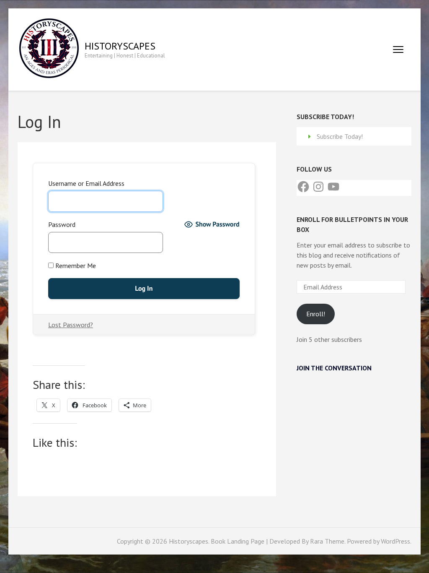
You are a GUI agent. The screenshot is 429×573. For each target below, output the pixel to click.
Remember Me (75, 265)
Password (61, 224)
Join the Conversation (334, 368)
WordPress (395, 541)
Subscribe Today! (340, 136)
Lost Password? (70, 324)
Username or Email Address (86, 183)
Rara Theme (327, 541)
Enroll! (315, 314)
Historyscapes (120, 45)
